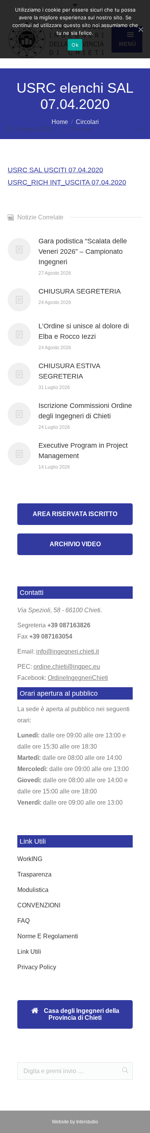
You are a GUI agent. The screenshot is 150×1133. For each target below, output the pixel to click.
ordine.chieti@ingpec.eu (66, 666)
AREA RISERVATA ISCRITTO (75, 514)
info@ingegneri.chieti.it (67, 651)
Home (60, 122)
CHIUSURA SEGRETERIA (79, 291)
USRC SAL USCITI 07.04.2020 (55, 170)
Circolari (87, 122)
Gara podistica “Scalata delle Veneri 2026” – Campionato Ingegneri (82, 251)
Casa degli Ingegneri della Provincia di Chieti (80, 1014)
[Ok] (140, 29)
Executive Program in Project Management (83, 451)
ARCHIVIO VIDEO (75, 544)
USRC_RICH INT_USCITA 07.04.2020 (67, 182)
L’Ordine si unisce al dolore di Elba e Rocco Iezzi (83, 331)
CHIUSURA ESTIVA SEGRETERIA (69, 371)
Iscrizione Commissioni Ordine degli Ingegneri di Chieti (85, 411)
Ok (75, 45)
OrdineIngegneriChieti (78, 677)
